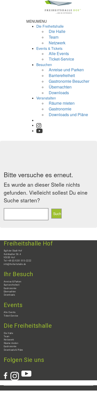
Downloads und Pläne (68, 114)
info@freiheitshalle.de (15, 264)
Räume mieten (11, 343)
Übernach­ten (10, 291)
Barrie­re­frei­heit (11, 285)
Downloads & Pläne (13, 350)
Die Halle (8, 333)
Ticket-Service (61, 59)
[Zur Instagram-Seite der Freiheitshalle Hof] (38, 124)
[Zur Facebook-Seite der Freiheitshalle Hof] (7, 373)
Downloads (59, 92)
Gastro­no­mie (10, 288)
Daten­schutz (28, 392)
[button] (36, 21)
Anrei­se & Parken (12, 281)
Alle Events (10, 312)
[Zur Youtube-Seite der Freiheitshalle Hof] (39, 129)
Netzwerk (57, 43)
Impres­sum (14, 392)
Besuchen (44, 64)
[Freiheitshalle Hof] (63, 6)
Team (6, 336)
